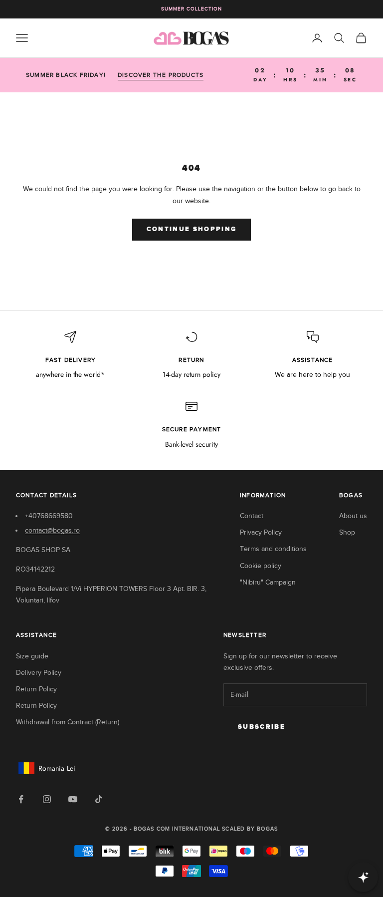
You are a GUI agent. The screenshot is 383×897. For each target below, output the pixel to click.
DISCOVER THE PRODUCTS (160, 74)
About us (353, 516)
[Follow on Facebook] (21, 799)
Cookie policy (260, 566)
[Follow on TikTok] (99, 799)
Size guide (32, 656)
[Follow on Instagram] (47, 799)
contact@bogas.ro (52, 530)
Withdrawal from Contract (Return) (67, 722)
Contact (251, 516)
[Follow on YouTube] (73, 799)
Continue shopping (192, 229)
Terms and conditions (273, 549)
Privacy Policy (261, 532)
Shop (347, 532)
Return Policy (36, 689)
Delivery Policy (38, 672)
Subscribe (261, 727)
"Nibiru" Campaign (268, 582)
